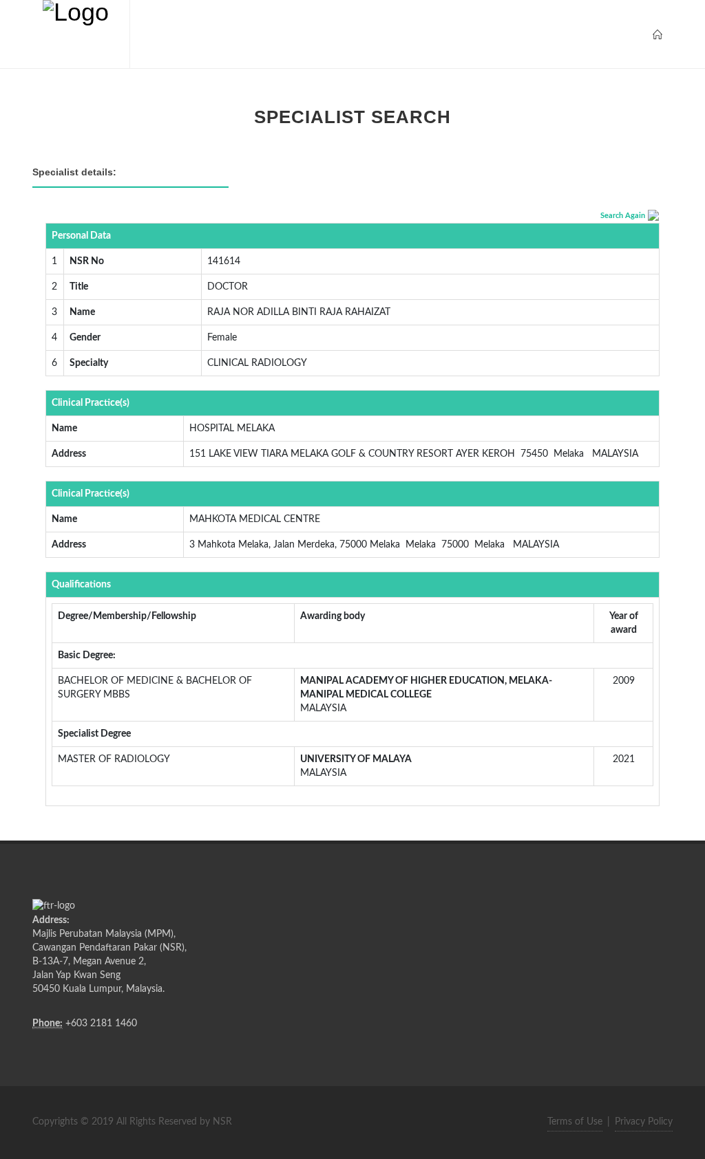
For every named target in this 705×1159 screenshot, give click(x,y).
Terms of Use (574, 1122)
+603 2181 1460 (101, 1023)
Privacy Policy (644, 1122)
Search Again (622, 215)
